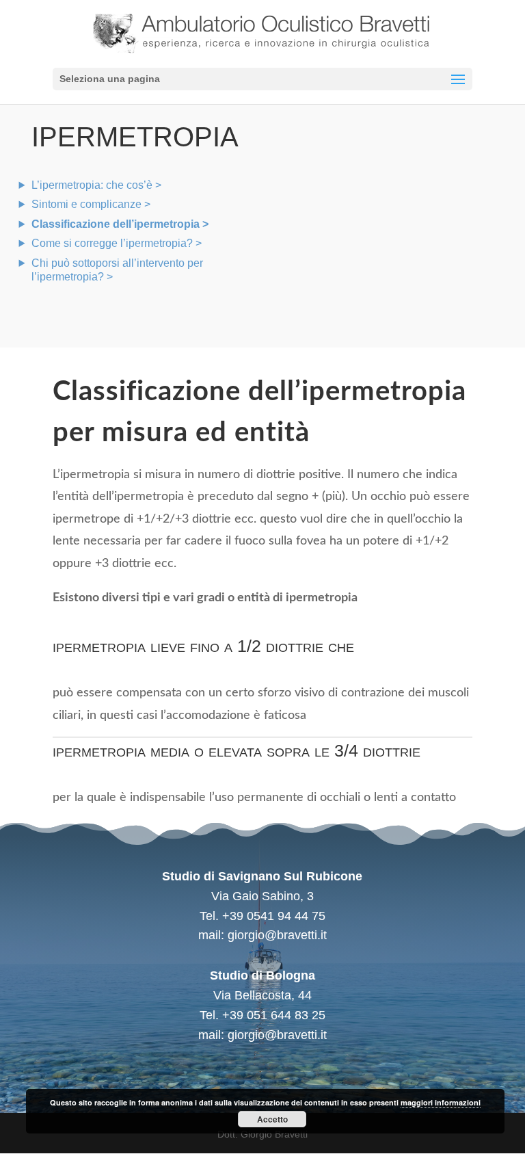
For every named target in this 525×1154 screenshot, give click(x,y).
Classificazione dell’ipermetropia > (119, 224)
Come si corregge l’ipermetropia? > (116, 243)
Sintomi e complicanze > (90, 204)
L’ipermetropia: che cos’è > (96, 185)
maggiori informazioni (441, 1102)
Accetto (272, 1119)
